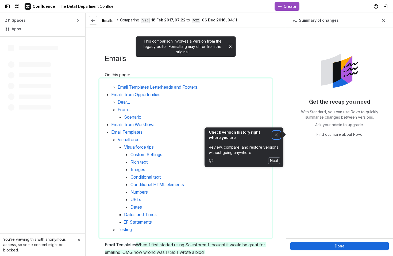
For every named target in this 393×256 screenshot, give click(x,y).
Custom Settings (146, 154)
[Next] (279, 20)
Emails (107, 20)
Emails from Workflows (133, 124)
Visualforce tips (139, 147)
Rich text (139, 162)
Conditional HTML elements (157, 184)
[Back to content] (93, 20)
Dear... (124, 102)
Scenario (132, 117)
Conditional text (145, 177)
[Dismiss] (276, 135)
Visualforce (129, 139)
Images (137, 169)
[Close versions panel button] (383, 20)
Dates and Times (140, 214)
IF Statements (138, 222)
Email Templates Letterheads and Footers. (158, 87)
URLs (135, 199)
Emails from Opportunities (135, 94)
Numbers (139, 192)
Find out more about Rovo (340, 134)
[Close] (79, 240)
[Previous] (268, 20)
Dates (136, 207)
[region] (186, 141)
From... (124, 109)
